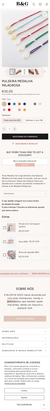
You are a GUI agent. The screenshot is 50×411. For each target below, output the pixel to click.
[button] (34, 4)
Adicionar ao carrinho (25, 137)
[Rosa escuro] (19, 110)
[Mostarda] (24, 110)
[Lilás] (4, 110)
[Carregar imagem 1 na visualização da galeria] (12, 72)
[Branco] (14, 110)
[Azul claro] (40, 104)
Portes (14, 94)
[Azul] (14, 104)
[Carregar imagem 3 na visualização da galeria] (25, 72)
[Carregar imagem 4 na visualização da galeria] (31, 72)
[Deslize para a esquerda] (5, 72)
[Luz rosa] (45, 104)
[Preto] (9, 104)
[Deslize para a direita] (45, 72)
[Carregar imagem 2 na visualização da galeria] (19, 72)
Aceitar (24, 390)
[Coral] (19, 104)
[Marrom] (30, 110)
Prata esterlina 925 (12, 120)
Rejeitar (24, 397)
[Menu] (3, 4)
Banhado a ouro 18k (34, 120)
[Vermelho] (9, 110)
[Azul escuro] (24, 104)
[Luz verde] (30, 104)
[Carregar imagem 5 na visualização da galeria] (37, 72)
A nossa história (25, 319)
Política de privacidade (14, 383)
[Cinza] (35, 104)
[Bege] (4, 104)
